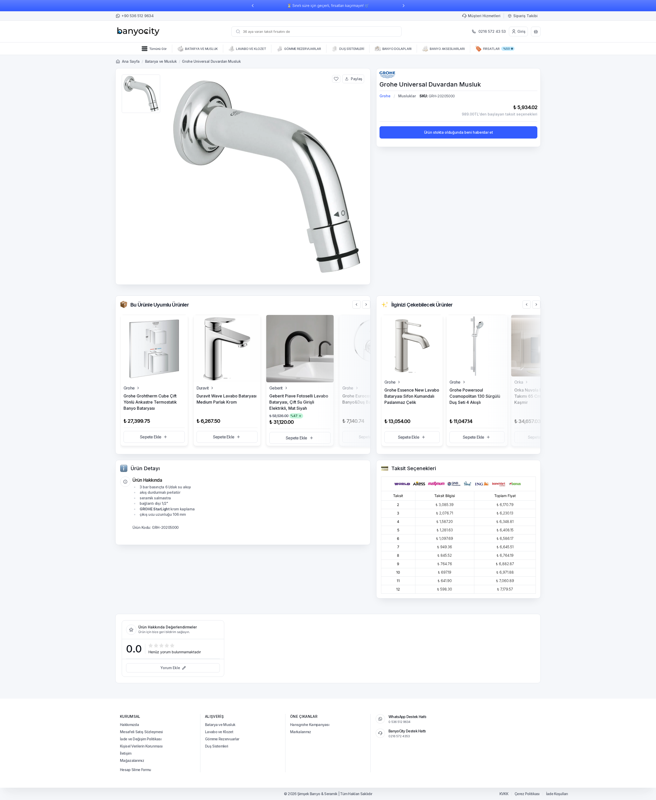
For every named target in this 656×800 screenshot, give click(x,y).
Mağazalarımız (132, 760)
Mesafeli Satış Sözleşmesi (141, 732)
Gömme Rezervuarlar (222, 739)
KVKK (503, 794)
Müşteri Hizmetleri (484, 16)
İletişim (125, 753)
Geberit (275, 388)
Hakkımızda (129, 724)
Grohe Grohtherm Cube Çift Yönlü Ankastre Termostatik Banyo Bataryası (150, 402)
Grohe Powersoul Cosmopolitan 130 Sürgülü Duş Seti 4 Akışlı (474, 396)
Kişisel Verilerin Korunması (141, 746)
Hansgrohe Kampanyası (309, 724)
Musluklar (407, 96)
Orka (518, 382)
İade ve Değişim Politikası (140, 739)
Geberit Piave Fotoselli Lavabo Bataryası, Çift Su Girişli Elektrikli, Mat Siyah (298, 402)
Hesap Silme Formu (135, 769)
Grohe (385, 96)
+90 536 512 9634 (137, 16)
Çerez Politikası (527, 794)
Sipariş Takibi (525, 16)
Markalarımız (300, 732)
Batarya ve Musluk (161, 61)
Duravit (203, 388)
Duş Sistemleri (216, 746)
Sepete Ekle (150, 436)
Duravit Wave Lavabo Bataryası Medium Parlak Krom (227, 399)
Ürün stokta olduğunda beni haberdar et (458, 132)
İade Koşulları (557, 794)
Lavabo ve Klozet (219, 732)
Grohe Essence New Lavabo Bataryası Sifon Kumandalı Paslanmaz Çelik (411, 396)
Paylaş (356, 79)
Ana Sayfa (131, 61)
